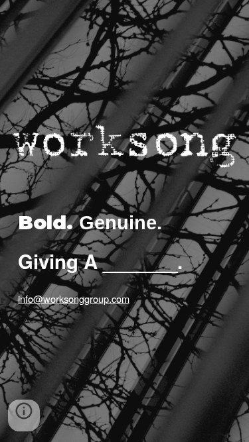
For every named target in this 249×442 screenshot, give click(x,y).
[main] (125, 225)
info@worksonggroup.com (73, 298)
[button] (24, 415)
